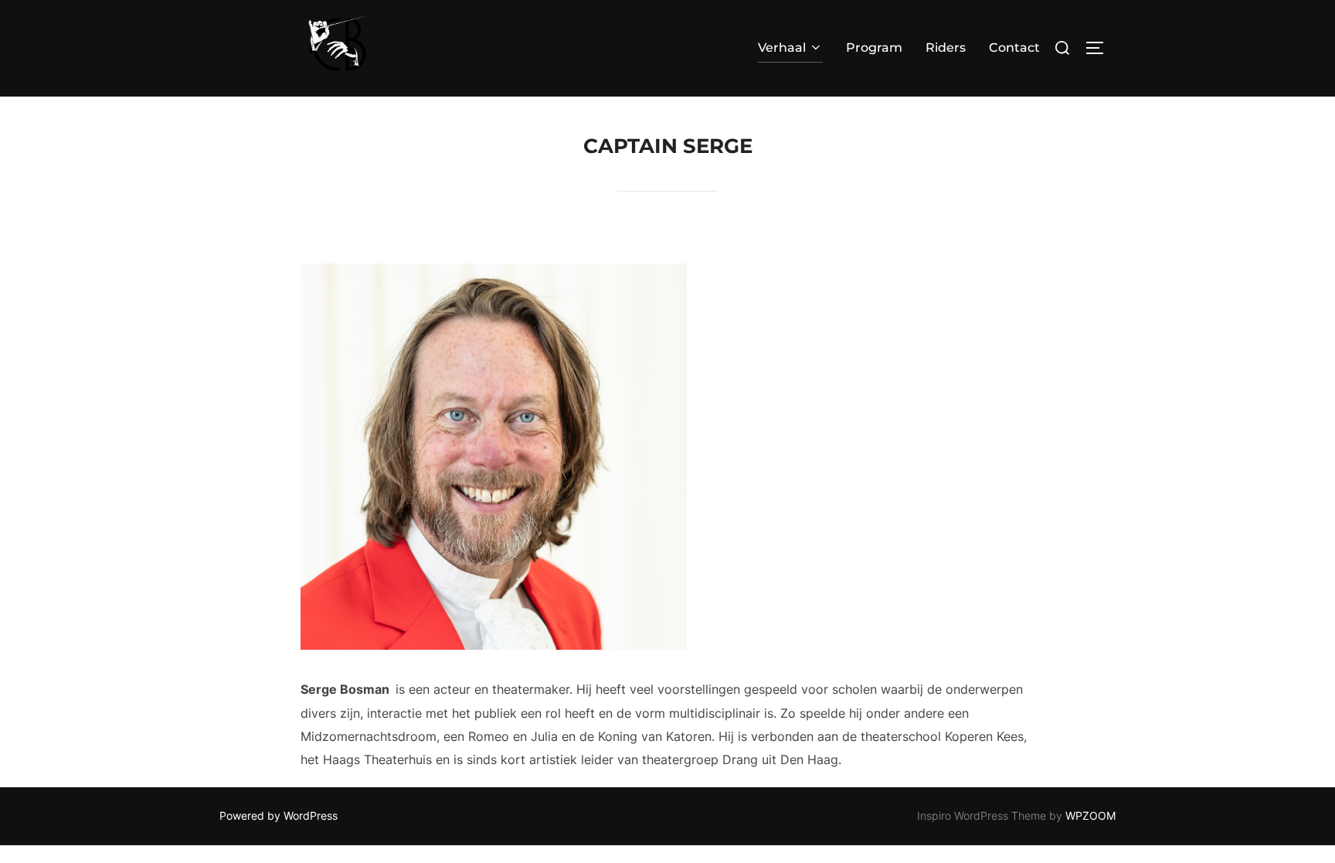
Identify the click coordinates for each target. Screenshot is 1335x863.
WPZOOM (1090, 815)
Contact (1014, 47)
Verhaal (782, 47)
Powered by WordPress (278, 815)
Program (874, 47)
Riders (946, 47)
